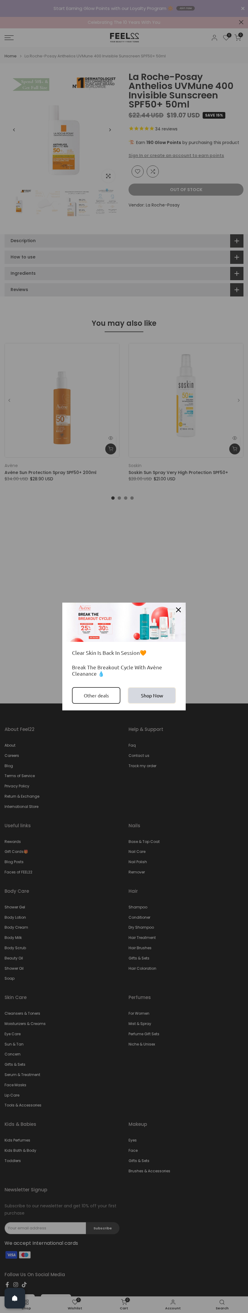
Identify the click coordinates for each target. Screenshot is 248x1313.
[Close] (178, 610)
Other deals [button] (96, 695)
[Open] (15, 1298)
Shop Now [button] (152, 695)
